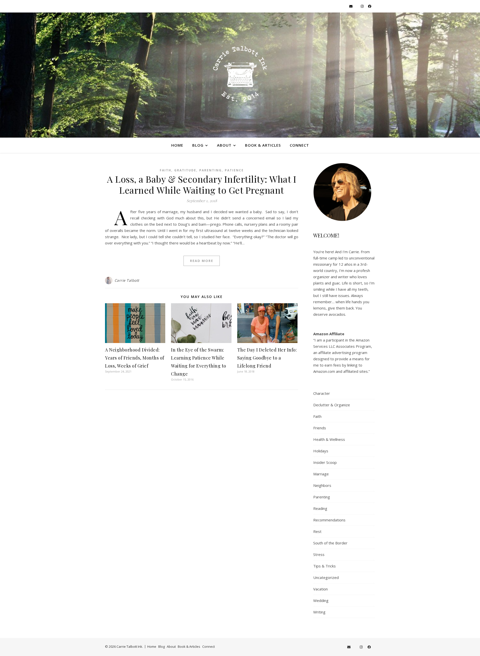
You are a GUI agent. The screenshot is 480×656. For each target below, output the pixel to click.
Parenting (210, 170)
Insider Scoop (325, 462)
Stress (318, 554)
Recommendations (329, 519)
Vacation (320, 588)
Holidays (320, 450)
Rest (317, 531)
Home (177, 145)
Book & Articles (263, 145)
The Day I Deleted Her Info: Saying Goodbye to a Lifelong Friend (267, 358)
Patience (234, 170)
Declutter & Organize (331, 404)
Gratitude (185, 170)
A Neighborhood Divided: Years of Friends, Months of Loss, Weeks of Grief (134, 358)
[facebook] (369, 6)
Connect (299, 145)
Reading (320, 508)
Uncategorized (326, 577)
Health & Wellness (329, 439)
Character (321, 393)
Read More (201, 260)
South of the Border (330, 542)
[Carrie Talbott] (240, 75)
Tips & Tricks (324, 565)
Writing (319, 611)
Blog (198, 145)
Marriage (321, 473)
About (224, 145)
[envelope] (351, 6)
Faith (165, 170)
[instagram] (362, 6)
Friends (319, 427)
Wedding (320, 600)
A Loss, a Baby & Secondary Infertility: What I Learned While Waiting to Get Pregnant (201, 184)
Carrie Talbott (126, 280)
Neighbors (322, 485)
